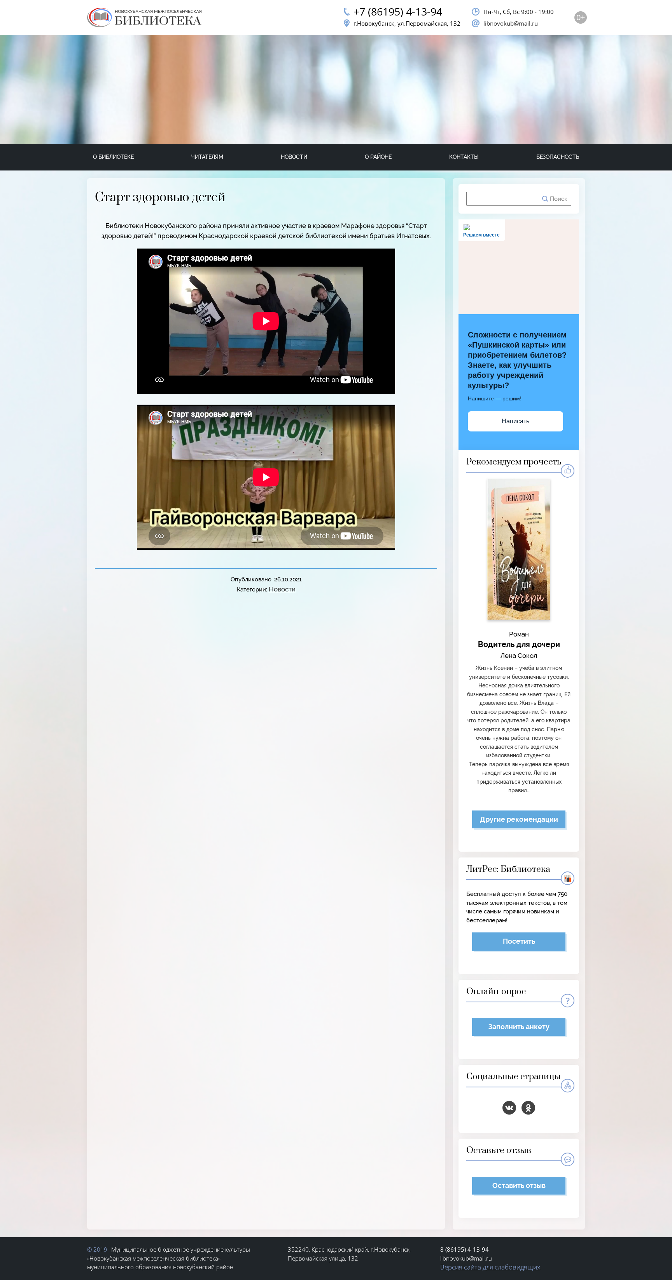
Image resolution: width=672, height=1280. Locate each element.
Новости (294, 157)
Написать (515, 421)
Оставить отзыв (519, 1185)
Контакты (464, 157)
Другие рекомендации (519, 819)
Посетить (519, 941)
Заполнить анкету (519, 1027)
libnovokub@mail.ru (510, 23)
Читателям (207, 157)
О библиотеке (113, 157)
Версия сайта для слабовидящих (490, 1267)
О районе (378, 157)
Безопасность (557, 157)
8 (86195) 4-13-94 (464, 1249)
